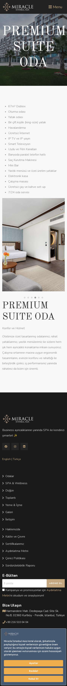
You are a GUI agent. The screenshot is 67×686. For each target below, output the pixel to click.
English (6, 459)
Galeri (9, 512)
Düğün (9, 490)
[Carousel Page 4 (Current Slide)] (35, 297)
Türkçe (17, 459)
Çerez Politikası (15, 558)
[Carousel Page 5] (39, 297)
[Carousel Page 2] (28, 297)
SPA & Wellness (16, 483)
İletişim (10, 519)
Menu (57, 7)
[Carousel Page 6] (42, 297)
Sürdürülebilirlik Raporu (20, 565)
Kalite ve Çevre (15, 537)
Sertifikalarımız (14, 544)
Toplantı (10, 498)
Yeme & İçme (13, 505)
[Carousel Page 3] (32, 297)
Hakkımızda (12, 529)
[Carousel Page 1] (24, 297)
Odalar (9, 476)
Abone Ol (55, 583)
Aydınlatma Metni (16, 551)
